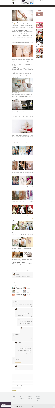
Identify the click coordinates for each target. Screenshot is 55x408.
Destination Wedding (30, 396)
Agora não (28, 3)
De (22, 270)
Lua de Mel (13, 398)
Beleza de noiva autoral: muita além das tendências (29, 287)
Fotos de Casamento (38, 400)
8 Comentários (29, 270)
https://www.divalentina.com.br (18, 362)
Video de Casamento (38, 401)
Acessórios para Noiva (22, 398)
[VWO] (24, 3)
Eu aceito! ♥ (32, 3)
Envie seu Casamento (14, 396)
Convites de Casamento (38, 398)
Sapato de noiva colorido (23, 347)
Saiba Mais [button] (5, 404)
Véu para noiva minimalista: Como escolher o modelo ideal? (30, 291)
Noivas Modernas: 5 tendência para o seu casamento (18, 291)
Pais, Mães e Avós (21, 400)
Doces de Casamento (38, 402)
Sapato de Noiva (19, 270)
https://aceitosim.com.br (18, 274)
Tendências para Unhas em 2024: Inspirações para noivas (19, 294)
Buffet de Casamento (38, 396)
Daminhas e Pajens (22, 402)
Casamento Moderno (30, 398)
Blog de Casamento (19, 308)
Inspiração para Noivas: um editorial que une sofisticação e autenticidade (19, 288)
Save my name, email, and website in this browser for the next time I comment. (19, 385)
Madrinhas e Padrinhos (22, 401)
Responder (31, 306)
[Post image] (13, 288)
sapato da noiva (14, 23)
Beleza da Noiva (21, 396)
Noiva (16, 270)
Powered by (23, 3)
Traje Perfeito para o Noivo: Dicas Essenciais (30, 294)
